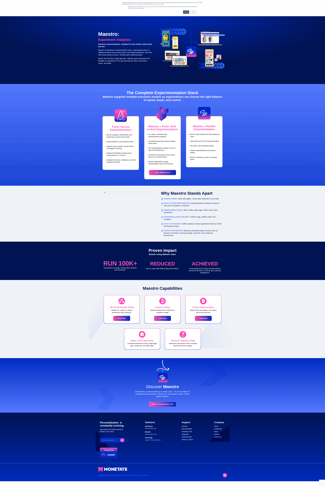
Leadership (218, 429)
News (216, 431)
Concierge (148, 438)
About (216, 426)
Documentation (187, 429)
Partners (184, 426)
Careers (217, 434)
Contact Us (218, 437)
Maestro (148, 432)
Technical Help (187, 437)
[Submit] (122, 440)
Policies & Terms (187, 439)
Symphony (149, 426)
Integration (185, 434)
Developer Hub (187, 431)
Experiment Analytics (114, 39)
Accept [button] (186, 12)
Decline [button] (193, 12)
